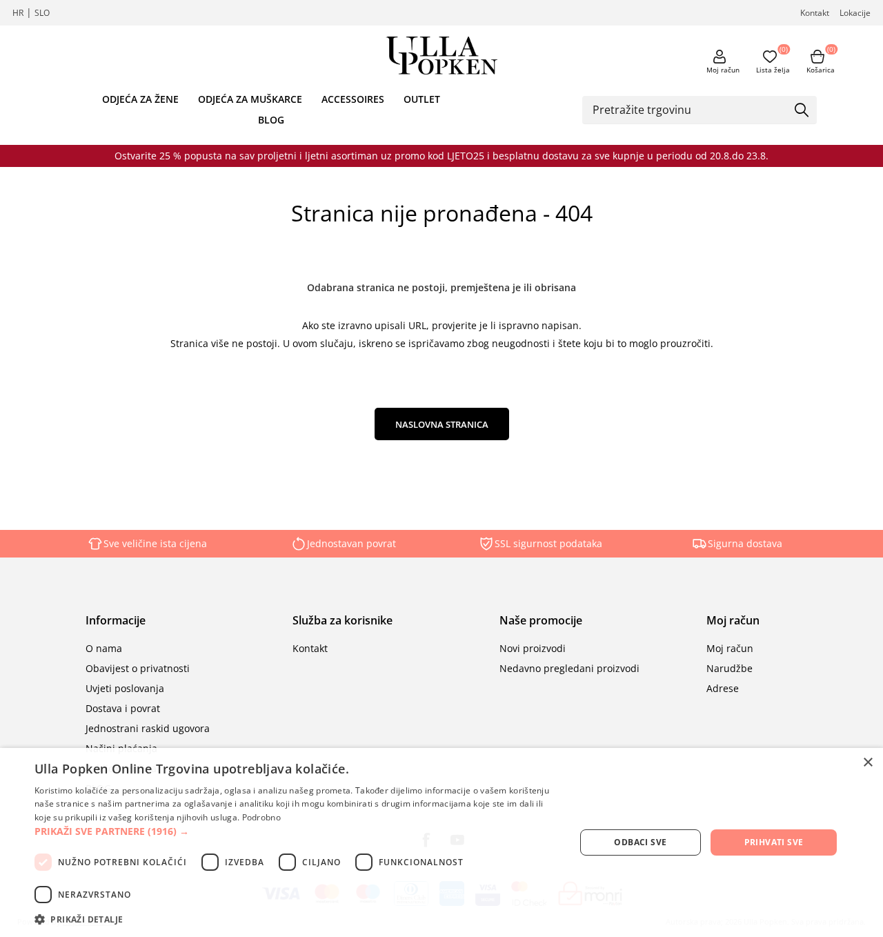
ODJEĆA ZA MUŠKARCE (250, 99)
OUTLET (422, 99)
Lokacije (855, 13)
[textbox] (689, 110)
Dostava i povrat (123, 708)
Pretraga (801, 111)
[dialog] (441, 842)
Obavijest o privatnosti (138, 668)
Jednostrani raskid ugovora (148, 728)
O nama (104, 648)
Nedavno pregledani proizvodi (569, 668)
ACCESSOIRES (352, 99)
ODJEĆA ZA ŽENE (140, 99)
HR (17, 13)
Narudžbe (729, 668)
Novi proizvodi (532, 648)
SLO (42, 13)
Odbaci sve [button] (640, 842)
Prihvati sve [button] (774, 842)
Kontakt (814, 13)
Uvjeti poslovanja (125, 688)
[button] (296, 831)
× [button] (867, 763)
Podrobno (261, 817)
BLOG (271, 119)
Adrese (722, 688)
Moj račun (723, 70)
